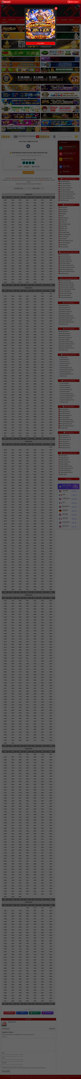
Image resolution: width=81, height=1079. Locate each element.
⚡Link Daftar (40, 43)
